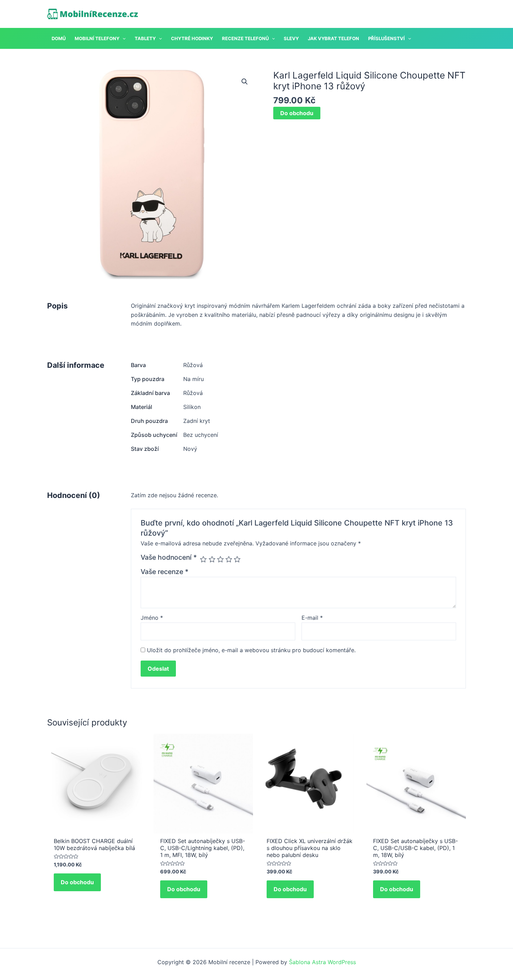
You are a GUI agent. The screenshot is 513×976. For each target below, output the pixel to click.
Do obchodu (296, 113)
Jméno (152, 617)
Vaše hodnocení (169, 557)
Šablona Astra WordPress (322, 962)
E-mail (312, 617)
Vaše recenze (164, 571)
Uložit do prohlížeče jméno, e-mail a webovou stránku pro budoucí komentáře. (251, 650)
